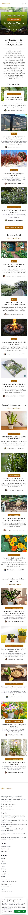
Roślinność (14, 170)
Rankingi (3, 889)
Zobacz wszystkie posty (14, 238)
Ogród (14, 133)
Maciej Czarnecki (5, 848)
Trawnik (3, 876)
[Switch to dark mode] (22, 3)
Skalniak (3, 858)
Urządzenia (4, 868)
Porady (3, 866)
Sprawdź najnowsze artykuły (14, 227)
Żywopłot (3, 863)
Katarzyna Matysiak (5, 846)
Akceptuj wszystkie (20, 911)
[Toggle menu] (25, 3)
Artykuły (4, 813)
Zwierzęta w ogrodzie (6, 886)
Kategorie (4, 855)
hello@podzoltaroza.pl (8, 809)
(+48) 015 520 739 (7, 806)
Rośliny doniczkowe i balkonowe (14, 608)
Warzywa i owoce (5, 879)
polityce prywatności (6, 908)
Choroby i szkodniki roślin (14, 93)
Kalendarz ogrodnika (14, 19)
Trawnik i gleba (4, 874)
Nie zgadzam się (8, 911)
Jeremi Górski (4, 851)
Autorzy (3, 843)
